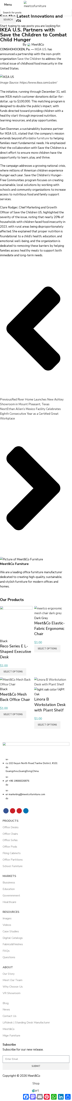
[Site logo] (36, 4)
